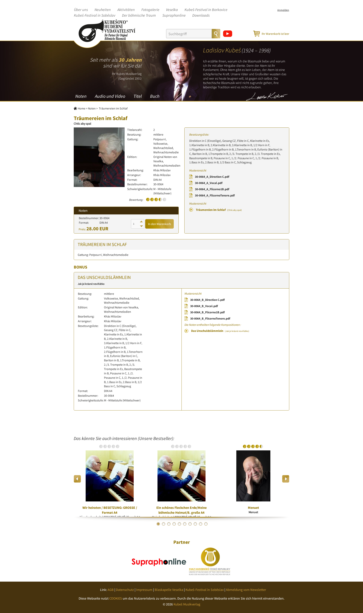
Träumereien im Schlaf (219, 210)
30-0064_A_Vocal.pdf (208, 183)
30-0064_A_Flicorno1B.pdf (212, 189)
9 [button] (200, 524)
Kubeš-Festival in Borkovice (206, 10)
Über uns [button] (81, 10)
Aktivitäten (126, 10)
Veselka (172, 10)
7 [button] (190, 524)
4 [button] (174, 524)
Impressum (144, 589)
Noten (81, 96)
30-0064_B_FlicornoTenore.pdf (210, 318)
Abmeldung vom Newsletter (246, 589)
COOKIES (115, 598)
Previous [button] (77, 479)
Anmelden (283, 10)
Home (81, 108)
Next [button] (285, 479)
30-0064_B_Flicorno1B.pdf (207, 312)
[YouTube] (227, 33)
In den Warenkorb (159, 224)
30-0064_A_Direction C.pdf (212, 176)
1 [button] (158, 524)
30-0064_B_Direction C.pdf (207, 300)
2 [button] (163, 524)
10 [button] (206, 524)
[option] (110, 479)
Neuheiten (103, 10)
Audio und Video (110, 96)
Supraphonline (174, 15)
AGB (111, 589)
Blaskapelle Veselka (169, 589)
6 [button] (185, 524)
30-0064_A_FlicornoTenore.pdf (215, 195)
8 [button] (195, 524)
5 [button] (179, 524)
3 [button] (169, 524)
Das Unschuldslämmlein (220, 331)
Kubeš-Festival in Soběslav (94, 15)
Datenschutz (125, 589)
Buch (154, 96)
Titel (137, 96)
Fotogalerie (150, 10)
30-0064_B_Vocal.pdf (204, 306)
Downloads (201, 15)
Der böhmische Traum (139, 15)
